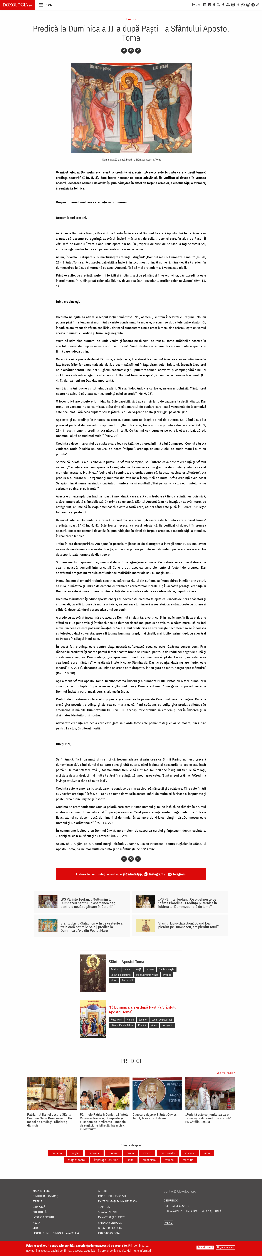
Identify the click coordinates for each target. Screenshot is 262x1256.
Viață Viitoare (76, 1160)
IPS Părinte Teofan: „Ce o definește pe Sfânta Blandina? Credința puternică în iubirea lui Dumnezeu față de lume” (187, 902)
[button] (45, 5)
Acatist (115, 969)
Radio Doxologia (109, 1233)
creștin (75, 1153)
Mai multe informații (139, 1250)
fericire (113, 1153)
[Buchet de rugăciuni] (214, 4)
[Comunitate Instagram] (248, 4)
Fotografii (127, 980)
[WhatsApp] (243, 4)
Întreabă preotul (43, 1217)
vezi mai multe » (226, 1072)
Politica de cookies (176, 1206)
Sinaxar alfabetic (109, 1212)
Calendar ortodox (110, 1222)
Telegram (179, 874)
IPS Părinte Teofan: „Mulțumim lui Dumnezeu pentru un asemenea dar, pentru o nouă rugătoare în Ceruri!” (87, 902)
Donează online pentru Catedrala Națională (192, 1211)
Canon (127, 969)
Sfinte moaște (166, 969)
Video (114, 980)
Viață (138, 969)
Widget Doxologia (110, 1228)
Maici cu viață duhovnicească (117, 1201)
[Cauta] (218, 4)
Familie (37, 1201)
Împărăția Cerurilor (106, 1160)
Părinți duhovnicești (112, 1196)
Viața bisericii (42, 1191)
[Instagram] (233, 4)
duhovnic (94, 1153)
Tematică (104, 1206)
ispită (130, 1160)
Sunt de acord (205, 1247)
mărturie (188, 1160)
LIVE (198, 4)
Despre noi (171, 1200)
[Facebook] (223, 4)
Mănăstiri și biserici (111, 1217)
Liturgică (38, 1206)
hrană (130, 1153)
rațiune (169, 1160)
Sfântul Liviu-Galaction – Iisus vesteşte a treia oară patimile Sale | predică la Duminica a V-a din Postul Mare (91, 926)
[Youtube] (228, 4)
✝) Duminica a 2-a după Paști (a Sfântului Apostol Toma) (143, 1009)
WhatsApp (135, 874)
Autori (102, 1191)
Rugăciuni (116, 1019)
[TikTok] (238, 4)
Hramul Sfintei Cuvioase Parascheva (55, 1233)
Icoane (150, 969)
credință (57, 1153)
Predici (131, 19)
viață (207, 1153)
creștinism (149, 1160)
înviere (147, 1153)
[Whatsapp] (131, 51)
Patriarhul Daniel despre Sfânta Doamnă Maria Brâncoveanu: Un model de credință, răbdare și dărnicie (49, 1120)
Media (36, 1222)
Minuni (130, 1019)
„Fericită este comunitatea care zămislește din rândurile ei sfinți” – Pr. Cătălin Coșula (209, 1118)
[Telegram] (253, 4)
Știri (35, 1228)
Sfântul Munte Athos (147, 974)
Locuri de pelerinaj (121, 974)
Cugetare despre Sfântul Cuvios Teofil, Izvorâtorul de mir (155, 1116)
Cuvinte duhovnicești (46, 1196)
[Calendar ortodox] (205, 4)
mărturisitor (168, 1153)
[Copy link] (138, 51)
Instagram (156, 874)
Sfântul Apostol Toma (126, 961)
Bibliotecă (39, 1212)
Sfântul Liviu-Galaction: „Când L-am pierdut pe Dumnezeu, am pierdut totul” (188, 925)
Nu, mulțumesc (225, 1247)
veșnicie (190, 1153)
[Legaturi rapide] (258, 4)
